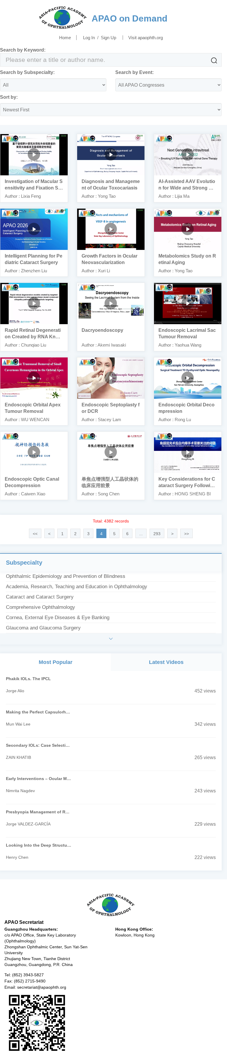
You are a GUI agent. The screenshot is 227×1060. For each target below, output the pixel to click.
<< (35, 533)
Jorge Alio (15, 690)
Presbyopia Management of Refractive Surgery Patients (39, 812)
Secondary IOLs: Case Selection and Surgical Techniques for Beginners (39, 745)
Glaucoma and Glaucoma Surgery (43, 628)
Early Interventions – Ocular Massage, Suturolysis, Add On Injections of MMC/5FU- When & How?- (39, 778)
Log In (89, 37)
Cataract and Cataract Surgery (40, 597)
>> (186, 533)
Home (65, 37)
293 (156, 533)
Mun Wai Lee (18, 724)
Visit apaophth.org (145, 37)
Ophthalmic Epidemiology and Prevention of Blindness (65, 576)
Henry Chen (17, 857)
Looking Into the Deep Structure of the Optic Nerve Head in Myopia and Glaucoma (39, 845)
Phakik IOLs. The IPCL (28, 678)
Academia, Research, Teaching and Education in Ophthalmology (76, 586)
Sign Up (108, 37)
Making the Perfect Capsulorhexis (39, 712)
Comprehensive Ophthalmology (40, 607)
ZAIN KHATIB (18, 757)
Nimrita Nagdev (20, 790)
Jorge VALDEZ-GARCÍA (28, 824)
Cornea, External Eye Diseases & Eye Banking (57, 617)
